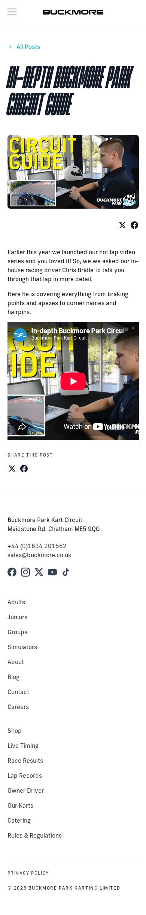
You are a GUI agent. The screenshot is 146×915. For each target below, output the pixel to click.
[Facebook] (11, 572)
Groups (17, 632)
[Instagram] (25, 572)
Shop (14, 730)
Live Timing (23, 745)
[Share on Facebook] (134, 225)
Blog (13, 677)
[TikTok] (65, 572)
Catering (19, 820)
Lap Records (24, 775)
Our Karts (20, 805)
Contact (18, 692)
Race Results (25, 760)
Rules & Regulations (34, 835)
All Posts (28, 46)
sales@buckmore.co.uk (39, 555)
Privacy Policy (28, 873)
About (15, 662)
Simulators (22, 647)
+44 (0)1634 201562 (37, 546)
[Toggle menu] (13, 12)
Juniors (17, 617)
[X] (38, 572)
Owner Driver (25, 790)
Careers (18, 706)
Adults (16, 602)
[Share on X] (122, 225)
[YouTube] (52, 572)
